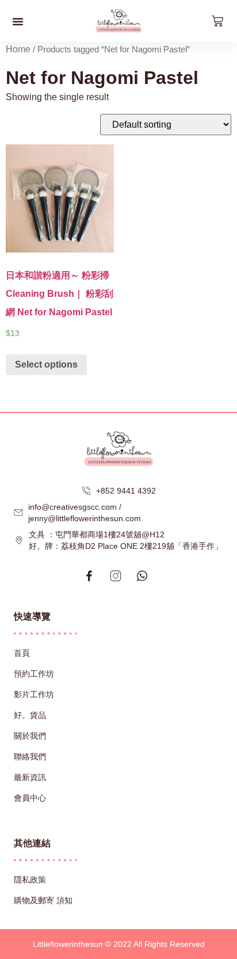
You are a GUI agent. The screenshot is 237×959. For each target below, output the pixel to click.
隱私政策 (30, 879)
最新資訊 (30, 777)
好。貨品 (30, 715)
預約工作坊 (34, 673)
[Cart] (217, 21)
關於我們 (30, 735)
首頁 (22, 653)
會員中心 (30, 798)
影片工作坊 (34, 694)
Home (18, 49)
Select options (46, 364)
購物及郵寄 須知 (43, 900)
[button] (17, 21)
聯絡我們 (30, 756)
